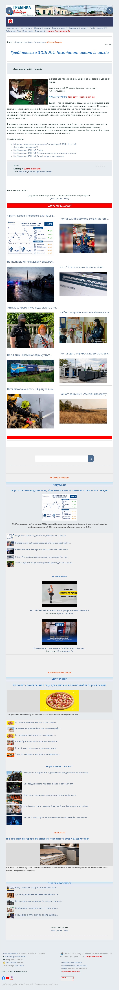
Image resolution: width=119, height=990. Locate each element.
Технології (40, 31)
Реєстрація (56, 198)
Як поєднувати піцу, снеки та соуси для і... (35, 735)
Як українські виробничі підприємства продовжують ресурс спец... (56, 772)
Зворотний (11, 962)
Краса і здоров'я (65, 613)
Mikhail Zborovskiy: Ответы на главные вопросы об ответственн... (56, 817)
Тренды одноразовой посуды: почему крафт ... (38, 728)
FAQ (64, 968)
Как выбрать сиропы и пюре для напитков (36, 741)
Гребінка (40, 171)
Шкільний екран (42, 28)
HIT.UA (64, 977)
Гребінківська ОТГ (98, 28)
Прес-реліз (27, 31)
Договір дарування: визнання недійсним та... (37, 894)
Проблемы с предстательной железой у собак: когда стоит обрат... (57, 806)
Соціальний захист (78, 28)
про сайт (19, 965)
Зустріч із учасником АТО (25, 147)
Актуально (26, 28)
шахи (49, 171)
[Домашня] (9, 22)
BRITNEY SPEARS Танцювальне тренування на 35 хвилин (59, 610)
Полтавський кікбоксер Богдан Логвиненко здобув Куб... (43, 542)
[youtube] (8, 979)
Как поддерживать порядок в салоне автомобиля (48, 783)
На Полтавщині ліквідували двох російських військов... (42, 549)
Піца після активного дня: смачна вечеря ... (36, 748)
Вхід (66, 198)
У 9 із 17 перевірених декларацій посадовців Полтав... (41, 557)
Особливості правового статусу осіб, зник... (36, 908)
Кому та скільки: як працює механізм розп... (36, 887)
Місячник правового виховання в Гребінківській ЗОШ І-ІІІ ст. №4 (44, 144)
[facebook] (4, 979)
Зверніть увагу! (59, 28)
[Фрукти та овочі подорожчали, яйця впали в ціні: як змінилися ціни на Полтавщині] (59, 519)
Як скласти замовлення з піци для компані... (36, 722)
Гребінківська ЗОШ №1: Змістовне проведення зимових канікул (44, 153)
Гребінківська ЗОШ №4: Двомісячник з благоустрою (38, 156)
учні (25, 171)
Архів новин (13, 28)
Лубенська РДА (13, 31)
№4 (20, 171)
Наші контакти (10, 953)
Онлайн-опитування (72, 962)
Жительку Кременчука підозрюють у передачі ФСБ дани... (44, 562)
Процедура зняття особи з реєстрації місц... (36, 914)
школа (31, 171)
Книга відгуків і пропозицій (74, 965)
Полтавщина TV (65, 651)
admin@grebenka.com (15, 956)
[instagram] (11, 979)
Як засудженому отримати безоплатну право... (38, 901)
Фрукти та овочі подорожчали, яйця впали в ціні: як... (41, 535)
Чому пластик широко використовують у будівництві (50, 795)
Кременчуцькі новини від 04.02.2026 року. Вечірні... (59, 648)
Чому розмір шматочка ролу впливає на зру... (37, 754)
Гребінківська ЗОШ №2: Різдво (28, 150)
